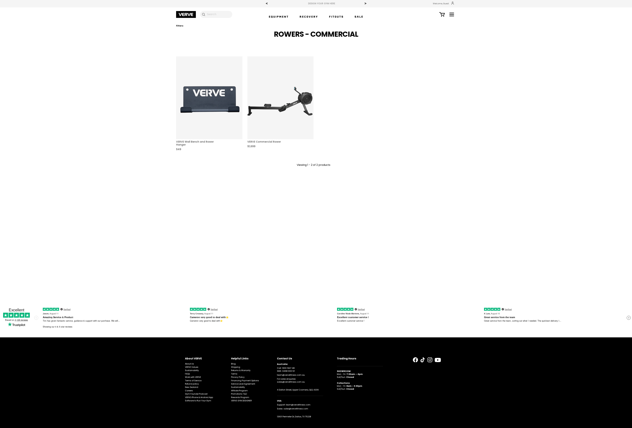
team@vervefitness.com (298, 404)
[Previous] (267, 4)
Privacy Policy (238, 377)
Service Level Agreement (243, 383)
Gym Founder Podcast (196, 393)
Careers (189, 390)
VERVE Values (191, 367)
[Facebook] (415, 360)
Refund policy (192, 383)
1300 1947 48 (288, 368)
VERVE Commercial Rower (264, 141)
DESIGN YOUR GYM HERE (316, 3)
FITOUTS (336, 17)
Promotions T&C (239, 393)
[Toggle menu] (452, 15)
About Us (189, 363)
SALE (359, 17)
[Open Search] (203, 14)
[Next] (365, 4)
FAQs (187, 373)
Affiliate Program (239, 390)
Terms (234, 373)
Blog (233, 363)
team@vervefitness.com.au (291, 375)
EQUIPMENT (279, 17)
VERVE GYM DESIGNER (241, 400)
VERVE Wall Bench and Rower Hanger (195, 143)
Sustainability (192, 370)
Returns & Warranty (240, 370)
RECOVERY (309, 17)
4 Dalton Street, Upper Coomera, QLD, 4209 (298, 389)
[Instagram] (430, 360)
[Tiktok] (422, 360)
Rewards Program (240, 397)
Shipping (235, 367)
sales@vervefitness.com (296, 408)
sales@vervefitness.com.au (291, 381)
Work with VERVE (193, 377)
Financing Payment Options (245, 380)
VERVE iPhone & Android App (199, 397)
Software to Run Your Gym (198, 400)
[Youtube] (437, 360)
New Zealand (191, 387)
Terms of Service (193, 380)
